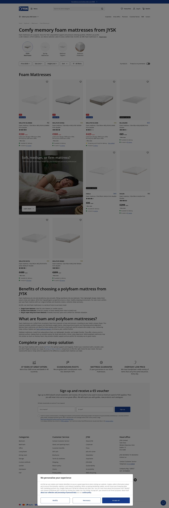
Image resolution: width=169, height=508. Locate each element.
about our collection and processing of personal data (58, 492)
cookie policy (86, 492)
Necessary (86, 500)
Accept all (116, 500)
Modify (55, 500)
